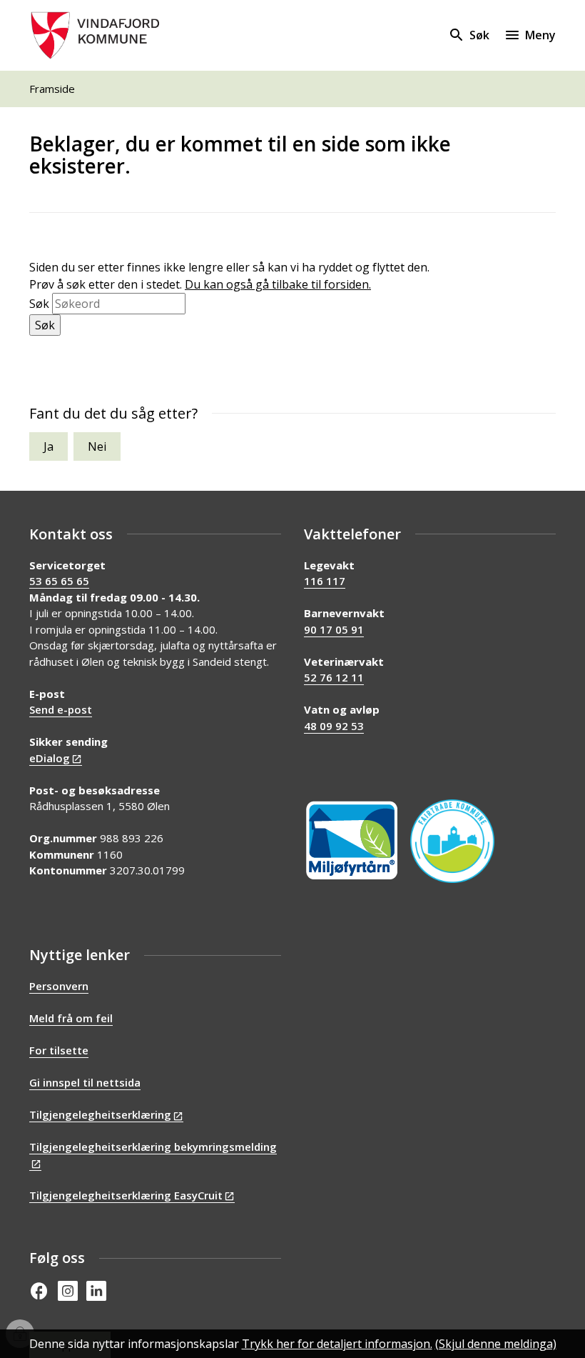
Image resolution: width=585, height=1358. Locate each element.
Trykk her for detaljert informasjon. (337, 1344)
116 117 (324, 581)
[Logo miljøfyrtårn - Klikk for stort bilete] (352, 840)
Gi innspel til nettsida (85, 1082)
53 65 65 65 (59, 581)
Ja (49, 446)
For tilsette (58, 1050)
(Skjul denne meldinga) (495, 1344)
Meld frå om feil (71, 1018)
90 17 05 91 (334, 629)
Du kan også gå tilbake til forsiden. (278, 284)
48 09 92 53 (334, 726)
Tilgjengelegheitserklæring (100, 1114)
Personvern (58, 986)
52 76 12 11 (334, 677)
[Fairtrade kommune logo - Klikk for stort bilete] (452, 841)
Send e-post (60, 709)
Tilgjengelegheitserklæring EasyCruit (126, 1195)
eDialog (49, 758)
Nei (97, 446)
